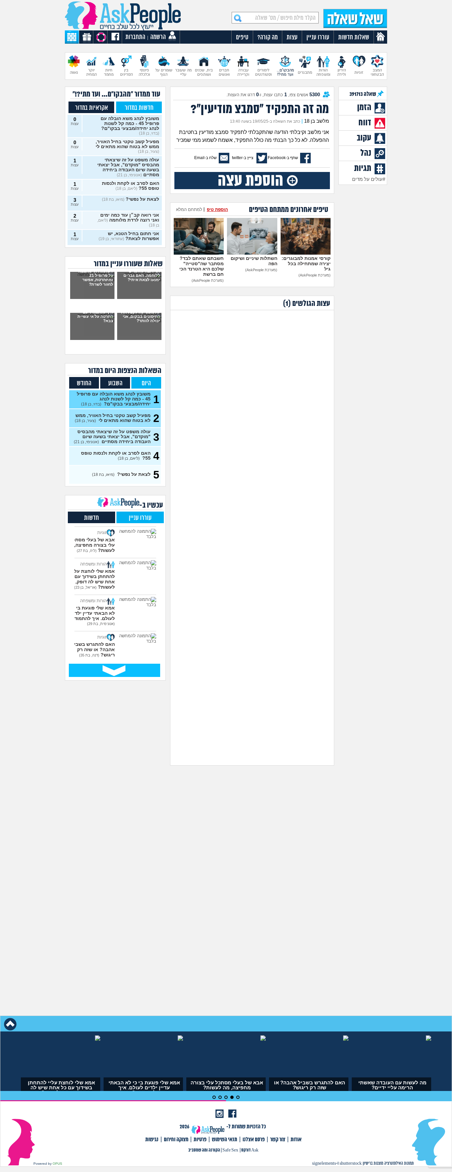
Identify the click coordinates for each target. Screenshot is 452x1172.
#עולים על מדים (368, 179)
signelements (324, 1163)
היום (146, 383)
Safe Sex (230, 1150)
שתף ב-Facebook (283, 157)
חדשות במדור (139, 108)
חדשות (91, 518)
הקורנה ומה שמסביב (204, 1150)
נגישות (151, 1139)
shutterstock (350, 1163)
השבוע (115, 383)
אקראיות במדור (91, 108)
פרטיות (200, 1139)
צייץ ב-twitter (242, 157)
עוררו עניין (140, 518)
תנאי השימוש (224, 1139)
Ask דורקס (249, 1150)
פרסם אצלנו (254, 1139)
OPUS (57, 1163)
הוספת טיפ (217, 209)
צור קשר (277, 1139)
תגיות (362, 168)
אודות (296, 1139)
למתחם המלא (189, 209)
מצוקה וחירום (176, 1139)
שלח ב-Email (205, 157)
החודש (84, 383)
